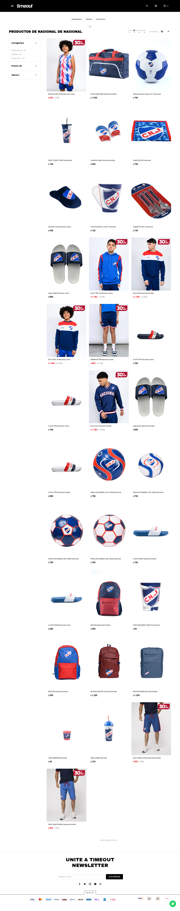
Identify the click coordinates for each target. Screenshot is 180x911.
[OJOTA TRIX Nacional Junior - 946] (66, 396)
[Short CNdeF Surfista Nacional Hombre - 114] (151, 728)
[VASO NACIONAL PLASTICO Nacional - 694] (151, 596)
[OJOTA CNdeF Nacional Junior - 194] (66, 596)
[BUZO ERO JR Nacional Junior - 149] (66, 330)
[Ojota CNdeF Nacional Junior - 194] (66, 264)
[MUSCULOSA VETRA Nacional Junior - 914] (66, 64)
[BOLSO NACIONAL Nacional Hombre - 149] (109, 64)
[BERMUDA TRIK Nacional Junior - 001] (109, 330)
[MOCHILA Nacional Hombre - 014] (109, 596)
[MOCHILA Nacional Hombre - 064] (66, 662)
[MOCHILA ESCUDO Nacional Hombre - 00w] (109, 662)
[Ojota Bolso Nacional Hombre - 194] (151, 396)
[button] (147, 6)
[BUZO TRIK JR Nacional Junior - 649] (109, 264)
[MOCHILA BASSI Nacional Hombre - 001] (151, 662)
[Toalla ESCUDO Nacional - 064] (151, 131)
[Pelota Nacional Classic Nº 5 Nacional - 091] (151, 64)
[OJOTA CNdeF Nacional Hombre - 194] (151, 529)
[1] (129, 32)
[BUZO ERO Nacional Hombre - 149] (151, 264)
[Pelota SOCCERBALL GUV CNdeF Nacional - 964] (151, 463)
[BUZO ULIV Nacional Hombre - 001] (109, 396)
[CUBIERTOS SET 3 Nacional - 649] (151, 197)
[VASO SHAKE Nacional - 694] (109, 728)
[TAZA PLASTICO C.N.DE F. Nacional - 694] (109, 197)
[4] (144, 32)
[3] (139, 32)
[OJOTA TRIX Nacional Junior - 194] (151, 330)
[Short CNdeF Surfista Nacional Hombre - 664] (66, 795)
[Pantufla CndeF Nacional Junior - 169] (66, 197)
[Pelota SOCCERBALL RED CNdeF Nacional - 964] (109, 529)
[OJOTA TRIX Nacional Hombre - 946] (66, 463)
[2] (134, 32)
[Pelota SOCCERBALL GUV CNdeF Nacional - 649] (109, 463)
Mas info (90, 893)
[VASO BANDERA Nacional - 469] (66, 728)
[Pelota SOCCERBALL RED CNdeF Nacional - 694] (66, 529)
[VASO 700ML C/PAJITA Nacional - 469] (66, 131)
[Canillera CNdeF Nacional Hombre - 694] (109, 131)
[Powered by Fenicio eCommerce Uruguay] (101, 908)
